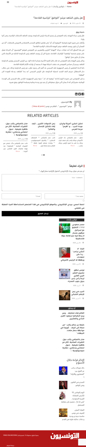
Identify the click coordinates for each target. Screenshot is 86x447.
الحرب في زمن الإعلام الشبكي (77, 293)
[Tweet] (79, 94)
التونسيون (65, 23)
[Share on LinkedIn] (76, 94)
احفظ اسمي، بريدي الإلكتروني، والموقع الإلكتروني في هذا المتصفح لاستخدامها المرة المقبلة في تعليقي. (43, 206)
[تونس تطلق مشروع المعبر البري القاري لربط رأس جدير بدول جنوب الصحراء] (64, 274)
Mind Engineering (10, 435)
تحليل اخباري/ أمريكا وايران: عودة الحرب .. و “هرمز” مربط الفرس (71, 126)
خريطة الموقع (10, 445)
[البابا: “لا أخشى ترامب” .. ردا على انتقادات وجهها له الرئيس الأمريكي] (64, 253)
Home (69, 7)
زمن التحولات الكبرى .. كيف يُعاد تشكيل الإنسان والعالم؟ (43, 126)
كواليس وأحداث (58, 7)
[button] (7, 2)
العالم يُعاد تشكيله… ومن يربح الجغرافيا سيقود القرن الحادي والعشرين (72, 315)
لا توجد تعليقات (54, 23)
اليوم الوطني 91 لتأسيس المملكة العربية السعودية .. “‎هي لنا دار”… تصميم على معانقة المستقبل (72, 399)
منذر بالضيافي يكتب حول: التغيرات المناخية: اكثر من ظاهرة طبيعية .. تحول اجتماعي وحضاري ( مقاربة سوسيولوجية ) (16, 129)
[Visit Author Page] (77, 107)
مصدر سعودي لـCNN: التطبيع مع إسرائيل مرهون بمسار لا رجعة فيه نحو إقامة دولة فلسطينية (72, 231)
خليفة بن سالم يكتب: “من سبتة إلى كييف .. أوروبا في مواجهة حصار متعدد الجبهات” (72, 329)
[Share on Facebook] (83, 94)
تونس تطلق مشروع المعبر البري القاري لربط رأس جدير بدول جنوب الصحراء (76, 275)
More (18, 151)
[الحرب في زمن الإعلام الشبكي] (64, 295)
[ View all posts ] (38, 106)
